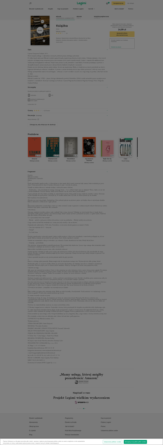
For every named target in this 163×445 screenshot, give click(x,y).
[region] (81, 442)
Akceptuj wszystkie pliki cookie (135, 442)
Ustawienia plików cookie (112, 442)
